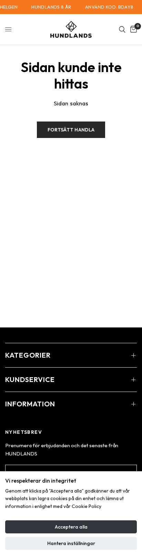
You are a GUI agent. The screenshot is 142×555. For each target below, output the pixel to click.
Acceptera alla (71, 527)
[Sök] (122, 29)
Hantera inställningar (71, 543)
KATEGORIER (28, 355)
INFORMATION (30, 404)
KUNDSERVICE (30, 379)
